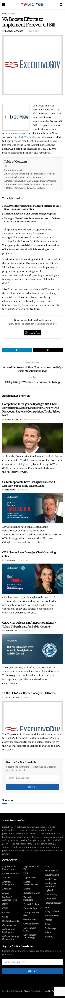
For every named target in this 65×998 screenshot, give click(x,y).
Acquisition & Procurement (8, 867)
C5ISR (5, 908)
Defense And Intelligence (8, 930)
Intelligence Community (51, 884)
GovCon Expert (31, 923)
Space (47, 924)
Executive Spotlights (28, 898)
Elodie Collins (11, 631)
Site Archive (53, 991)
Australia (6, 888)
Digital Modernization (30, 883)
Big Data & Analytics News (9, 898)
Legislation (50, 890)
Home (4, 14)
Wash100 (49, 936)
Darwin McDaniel (14, 31)
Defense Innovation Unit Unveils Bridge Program (31, 180)
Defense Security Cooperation (10, 937)
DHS (25, 873)
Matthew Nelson (12, 697)
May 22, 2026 (24, 560)
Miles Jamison (10, 490)
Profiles (48, 919)
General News (30, 919)
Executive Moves (31, 893)
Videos (48, 932)
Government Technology (29, 936)
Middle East (50, 898)
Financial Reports (32, 908)
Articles (6, 877)
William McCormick (13, 420)
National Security (53, 902)
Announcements (10, 873)
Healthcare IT (51, 870)
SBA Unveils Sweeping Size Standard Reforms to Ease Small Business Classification (30, 175)
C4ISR (5, 904)
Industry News (52, 874)
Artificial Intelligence (8, 883)
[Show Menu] (3, 4)
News (12, 14)
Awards (5, 893)
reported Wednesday (24, 136)
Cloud (5, 916)
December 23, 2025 (27, 631)
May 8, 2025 (23, 490)
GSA (47, 866)
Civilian (6, 912)
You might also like (15, 170)
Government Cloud (29, 929)
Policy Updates (52, 911)
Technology (50, 928)
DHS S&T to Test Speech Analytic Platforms (28, 693)
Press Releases (52, 915)
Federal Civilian (31, 904)
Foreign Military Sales (31, 914)
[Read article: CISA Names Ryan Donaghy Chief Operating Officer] (32, 579)
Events (26, 888)
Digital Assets (29, 877)
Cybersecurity (9, 925)
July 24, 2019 (27, 697)
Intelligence (51, 879)
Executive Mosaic (22, 991)
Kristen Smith (10, 560)
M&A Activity (51, 894)
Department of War (30, 867)
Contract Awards (10, 921)
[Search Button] (61, 4)
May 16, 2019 (33, 31)
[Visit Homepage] (32, 5)
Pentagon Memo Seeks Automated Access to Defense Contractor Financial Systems (29, 186)
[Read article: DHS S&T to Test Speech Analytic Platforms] (32, 716)
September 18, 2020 (31, 420)
